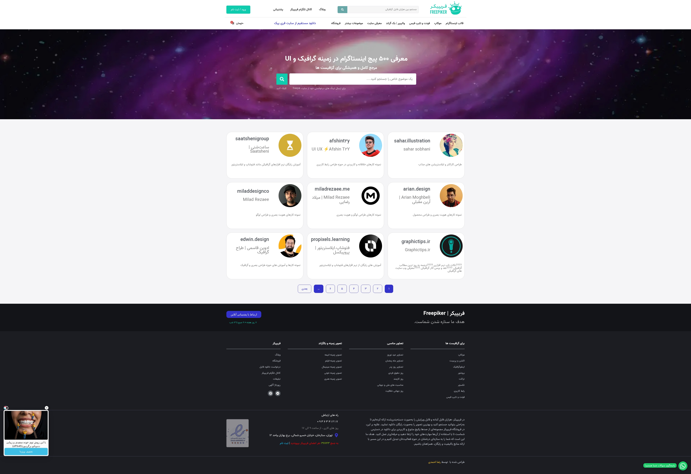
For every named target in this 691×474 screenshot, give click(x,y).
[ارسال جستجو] (342, 9)
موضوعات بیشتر (354, 23)
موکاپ (437, 23)
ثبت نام (284, 443)
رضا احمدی (434, 462)
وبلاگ (322, 9)
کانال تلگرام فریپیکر (301, 9)
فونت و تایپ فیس (419, 23)
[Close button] (46, 408)
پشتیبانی (278, 9)
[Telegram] (278, 393)
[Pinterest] (270, 393)
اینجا (289, 88)
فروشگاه (335, 23)
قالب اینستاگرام (454, 23)
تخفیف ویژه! (26, 451)
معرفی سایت (374, 23)
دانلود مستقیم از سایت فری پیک (295, 23)
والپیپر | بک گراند (395, 23)
